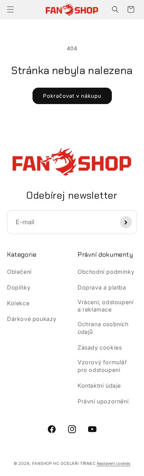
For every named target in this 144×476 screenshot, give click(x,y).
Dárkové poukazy (32, 318)
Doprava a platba (102, 287)
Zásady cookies (100, 347)
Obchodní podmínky (106, 271)
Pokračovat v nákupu (72, 96)
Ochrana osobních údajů (103, 328)
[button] (10, 9)
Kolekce (18, 303)
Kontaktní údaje (99, 385)
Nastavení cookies (113, 463)
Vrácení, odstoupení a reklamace (106, 306)
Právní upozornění (103, 401)
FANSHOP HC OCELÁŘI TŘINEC (64, 463)
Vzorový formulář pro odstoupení (102, 366)
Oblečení (19, 271)
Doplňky (18, 287)
